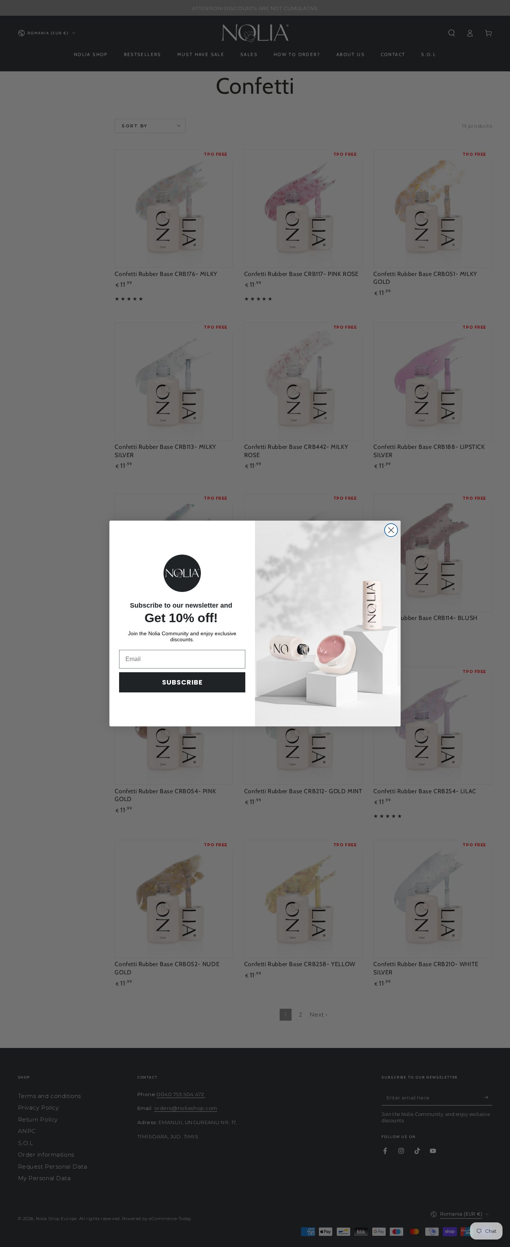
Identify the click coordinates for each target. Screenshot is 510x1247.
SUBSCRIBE (182, 682)
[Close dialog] (391, 530)
